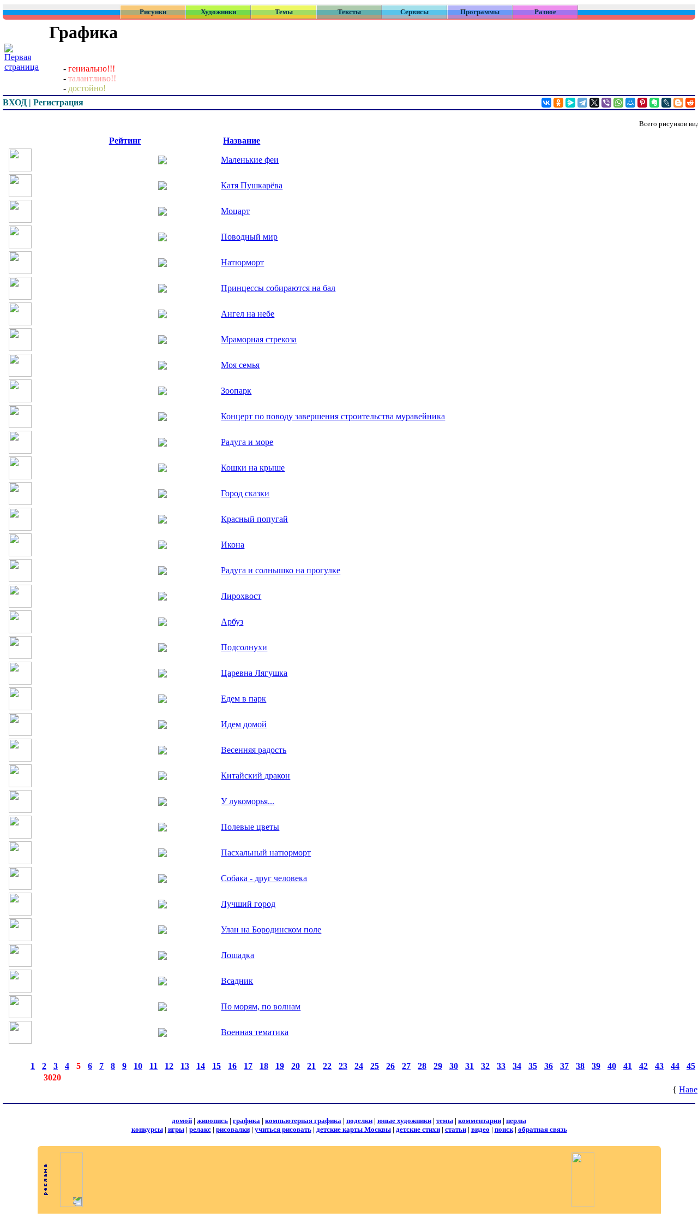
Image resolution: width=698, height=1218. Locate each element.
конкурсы (147, 1129)
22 (327, 1066)
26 (390, 1066)
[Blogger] (678, 103)
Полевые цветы (250, 826)
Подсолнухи (244, 647)
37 (564, 1066)
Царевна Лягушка (254, 673)
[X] (594, 103)
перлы (516, 1120)
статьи (455, 1129)
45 (691, 1066)
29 (438, 1066)
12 (169, 1066)
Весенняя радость (253, 749)
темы (444, 1120)
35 (532, 1066)
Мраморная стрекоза (259, 339)
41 (627, 1066)
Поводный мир (249, 236)
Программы (480, 12)
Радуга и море (247, 442)
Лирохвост (241, 596)
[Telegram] (582, 103)
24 (358, 1066)
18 (264, 1066)
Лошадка (237, 955)
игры (176, 1129)
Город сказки (245, 493)
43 (659, 1066)
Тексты (349, 12)
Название (241, 140)
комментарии (479, 1120)
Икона (232, 544)
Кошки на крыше (253, 467)
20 (295, 1066)
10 (138, 1066)
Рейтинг (125, 140)
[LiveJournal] (666, 103)
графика (246, 1120)
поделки (359, 1120)
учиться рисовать (283, 1129)
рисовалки (233, 1129)
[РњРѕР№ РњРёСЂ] (630, 103)
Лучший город (248, 903)
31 (469, 1066)
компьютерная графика (303, 1120)
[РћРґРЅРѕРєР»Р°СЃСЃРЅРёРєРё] (558, 103)
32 (485, 1066)
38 (580, 1066)
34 (517, 1066)
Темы (284, 12)
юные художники (404, 1120)
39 (596, 1066)
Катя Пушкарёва (251, 185)
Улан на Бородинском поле (271, 929)
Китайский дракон (255, 775)
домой (182, 1120)
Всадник (237, 980)
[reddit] (690, 103)
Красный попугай (254, 519)
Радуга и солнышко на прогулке (280, 570)
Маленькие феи (250, 159)
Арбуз (232, 621)
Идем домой (244, 724)
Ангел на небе (247, 313)
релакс (200, 1129)
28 (422, 1066)
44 (675, 1066)
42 (643, 1066)
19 (279, 1066)
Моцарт (235, 211)
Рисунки (153, 12)
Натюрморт (242, 262)
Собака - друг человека (264, 878)
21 (311, 1066)
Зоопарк (236, 390)
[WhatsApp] (618, 103)
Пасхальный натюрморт (266, 852)
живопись (212, 1120)
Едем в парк (243, 698)
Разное (545, 12)
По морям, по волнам (260, 1006)
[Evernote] (654, 103)
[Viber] (606, 103)
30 (453, 1066)
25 (374, 1066)
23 (343, 1066)
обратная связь (542, 1129)
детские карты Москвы (353, 1129)
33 (501, 1066)
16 (232, 1066)
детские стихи (418, 1129)
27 (406, 1066)
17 (248, 1066)
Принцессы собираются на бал (278, 288)
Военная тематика (254, 1032)
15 (216, 1066)
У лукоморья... (247, 801)
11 (153, 1066)
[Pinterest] (642, 103)
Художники (218, 12)
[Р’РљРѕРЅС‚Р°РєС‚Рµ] (546, 103)
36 (548, 1066)
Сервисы (414, 12)
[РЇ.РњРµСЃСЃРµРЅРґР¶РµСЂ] (570, 103)
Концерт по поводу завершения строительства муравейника (333, 416)
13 (184, 1066)
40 (611, 1066)
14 (200, 1066)
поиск (504, 1129)
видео (480, 1129)
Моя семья (240, 365)
